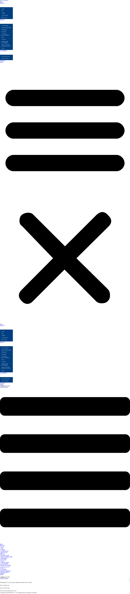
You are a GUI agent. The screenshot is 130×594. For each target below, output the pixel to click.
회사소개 (2, 3)
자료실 (1, 62)
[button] (65, 193)
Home (1, 1)
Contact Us (2, 60)
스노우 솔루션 (3, 50)
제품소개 (2, 19)
